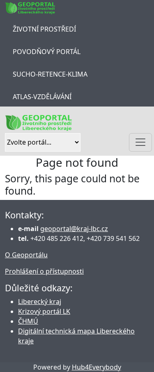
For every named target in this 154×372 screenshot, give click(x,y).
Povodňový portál (46, 51)
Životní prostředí (44, 29)
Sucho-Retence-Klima (50, 74)
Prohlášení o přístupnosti (44, 271)
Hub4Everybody (96, 367)
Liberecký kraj (39, 301)
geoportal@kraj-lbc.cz (74, 228)
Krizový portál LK (44, 311)
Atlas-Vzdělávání (42, 96)
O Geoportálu (26, 254)
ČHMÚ (28, 321)
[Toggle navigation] (140, 142)
